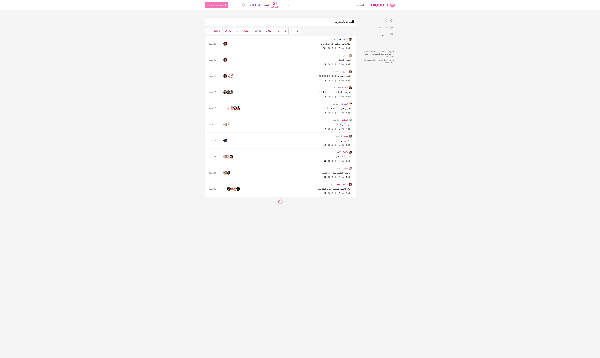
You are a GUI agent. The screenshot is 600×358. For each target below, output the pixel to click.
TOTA (345, 152)
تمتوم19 (344, 39)
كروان (345, 55)
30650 (217, 30)
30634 (269, 30)
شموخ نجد (344, 71)
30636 (246, 30)
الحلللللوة (344, 120)
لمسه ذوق (344, 104)
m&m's (345, 88)
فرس (345, 136)
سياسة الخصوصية (371, 51)
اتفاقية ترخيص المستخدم (381, 54)
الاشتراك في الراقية (259, 4)
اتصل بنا (385, 56)
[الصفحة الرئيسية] (383, 5)
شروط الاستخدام (387, 51)
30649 (228, 30)
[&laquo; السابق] (298, 31)
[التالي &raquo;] (208, 31)
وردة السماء (343, 184)
